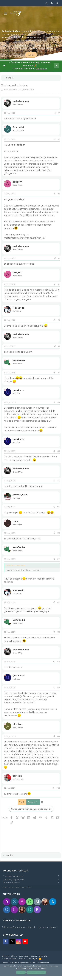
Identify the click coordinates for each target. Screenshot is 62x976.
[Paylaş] (55, 113)
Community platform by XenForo (25, 963)
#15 (58, 602)
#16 (58, 632)
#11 (58, 480)
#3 (59, 194)
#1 (59, 113)
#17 (58, 661)
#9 (58, 402)
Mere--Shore (10, 956)
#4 (59, 258)
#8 (59, 372)
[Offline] (5, 101)
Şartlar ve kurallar (39, 956)
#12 (58, 507)
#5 (59, 284)
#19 (58, 736)
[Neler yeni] (57, 3)
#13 (58, 533)
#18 (58, 687)
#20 (58, 788)
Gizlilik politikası (9, 958)
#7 (59, 346)
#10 (58, 451)
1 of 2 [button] (21, 802)
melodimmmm (10, 89)
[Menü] (5, 13)
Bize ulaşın (24, 956)
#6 (59, 320)
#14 (58, 559)
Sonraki (32, 802)
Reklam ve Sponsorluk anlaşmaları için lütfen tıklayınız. (29, 927)
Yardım (22, 958)
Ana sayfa (32, 958)
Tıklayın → (41, 68)
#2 (59, 139)
